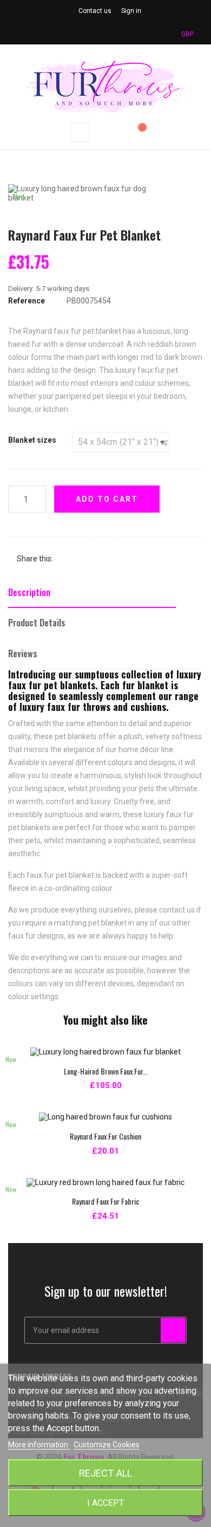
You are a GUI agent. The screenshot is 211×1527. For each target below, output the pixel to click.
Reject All (105, 1473)
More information (39, 1444)
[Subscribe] (173, 1330)
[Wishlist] (137, 132)
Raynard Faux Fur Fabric (105, 1201)
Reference (26, 300)
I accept (105, 1503)
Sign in (131, 11)
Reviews (22, 653)
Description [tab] (29, 592)
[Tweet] (82, 559)
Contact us (94, 11)
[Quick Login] (115, 133)
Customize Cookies (107, 1444)
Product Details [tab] (36, 622)
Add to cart (107, 499)
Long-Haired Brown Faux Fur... (106, 1071)
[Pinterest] (98, 559)
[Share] (66, 559)
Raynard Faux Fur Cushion (105, 1136)
